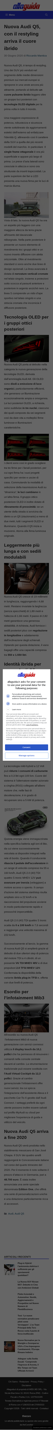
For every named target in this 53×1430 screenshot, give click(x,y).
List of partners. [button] (32, 725)
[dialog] (26, 715)
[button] (26, 709)
